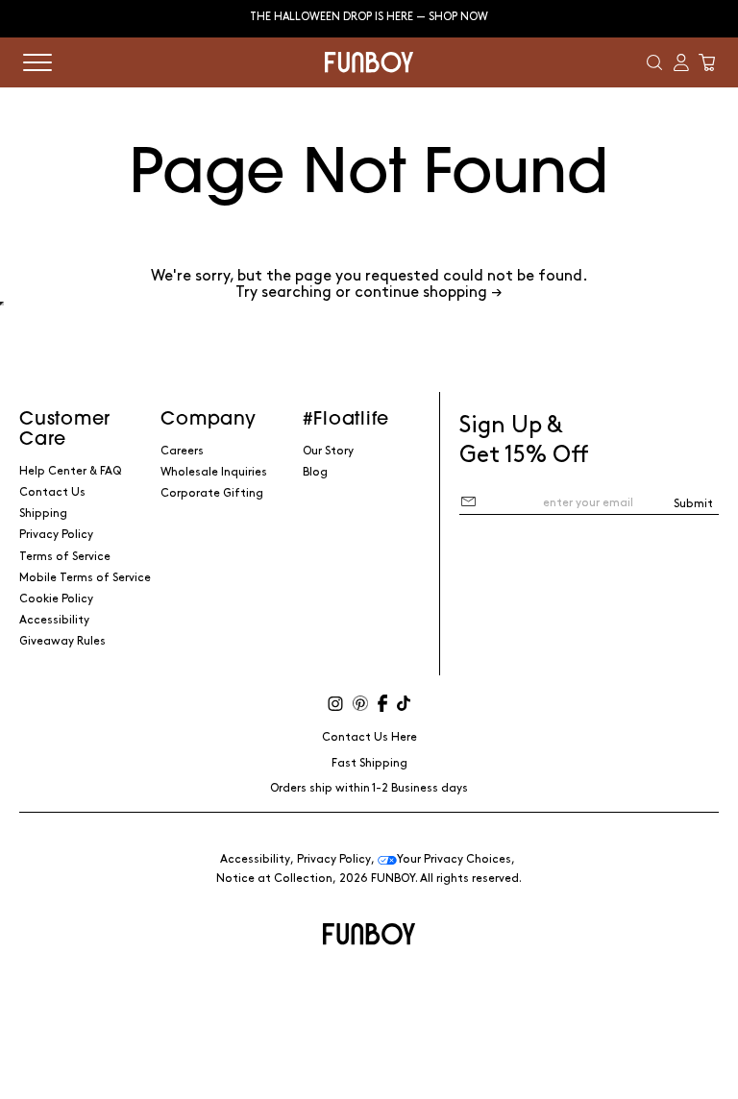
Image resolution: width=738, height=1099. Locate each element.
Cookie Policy (56, 599)
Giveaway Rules (62, 641)
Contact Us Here (369, 737)
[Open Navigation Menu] (37, 62)
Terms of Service (65, 556)
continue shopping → (429, 292)
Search (369, 303)
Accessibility (54, 620)
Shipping (43, 513)
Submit (693, 504)
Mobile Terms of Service (85, 578)
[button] (654, 62)
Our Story (328, 451)
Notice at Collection (274, 878)
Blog (315, 472)
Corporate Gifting (211, 493)
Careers (182, 451)
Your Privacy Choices (454, 859)
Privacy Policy (56, 534)
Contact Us (52, 492)
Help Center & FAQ (70, 471)
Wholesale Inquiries (213, 472)
